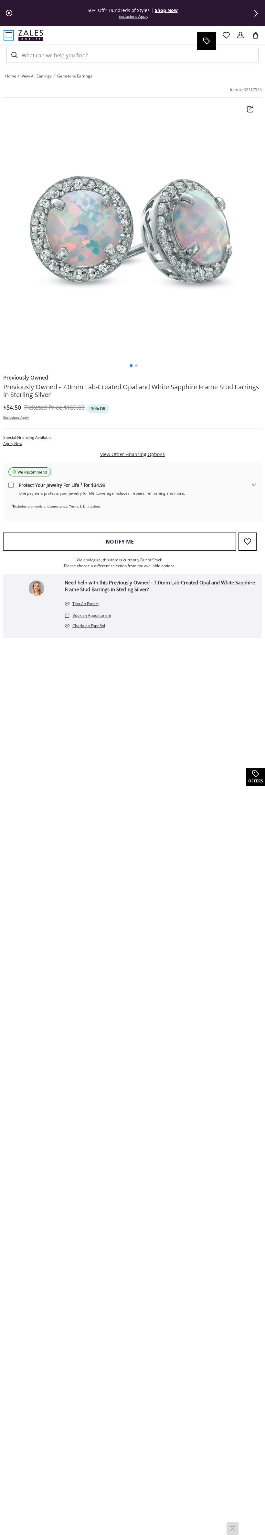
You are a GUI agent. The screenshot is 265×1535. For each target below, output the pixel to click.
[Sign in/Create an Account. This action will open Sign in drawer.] (240, 35)
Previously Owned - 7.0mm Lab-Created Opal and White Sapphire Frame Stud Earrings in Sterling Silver (131, 391)
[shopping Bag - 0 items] (258, 38)
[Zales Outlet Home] (31, 35)
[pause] (9, 13)
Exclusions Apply (16, 417)
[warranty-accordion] (254, 485)
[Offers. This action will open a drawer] (206, 41)
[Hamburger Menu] (9, 35)
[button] (256, 13)
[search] (14, 55)
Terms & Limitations (85, 506)
